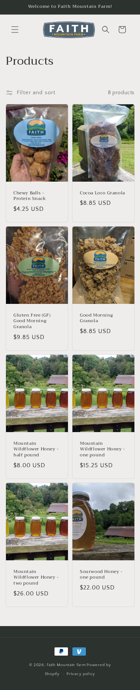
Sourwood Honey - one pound (101, 574)
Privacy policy (80, 674)
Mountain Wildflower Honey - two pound (36, 577)
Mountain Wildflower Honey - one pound (102, 449)
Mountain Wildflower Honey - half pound (36, 449)
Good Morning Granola (96, 318)
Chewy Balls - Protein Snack (29, 196)
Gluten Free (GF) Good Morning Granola (32, 321)
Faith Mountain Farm (66, 665)
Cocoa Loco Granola (102, 193)
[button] (15, 29)
